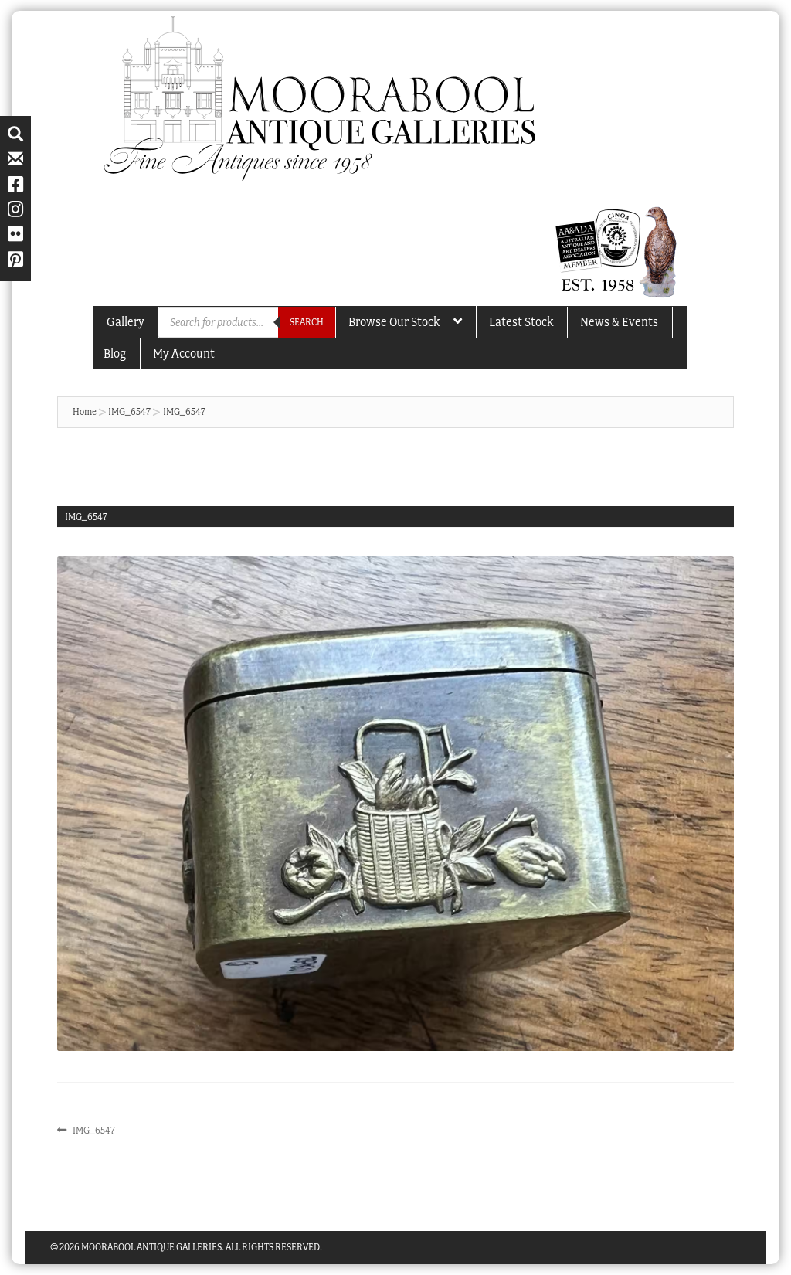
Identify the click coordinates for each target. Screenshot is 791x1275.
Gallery (125, 321)
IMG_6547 (129, 411)
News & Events (619, 321)
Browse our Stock (394, 321)
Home (85, 411)
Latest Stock (521, 321)
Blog (115, 353)
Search (307, 322)
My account (184, 353)
